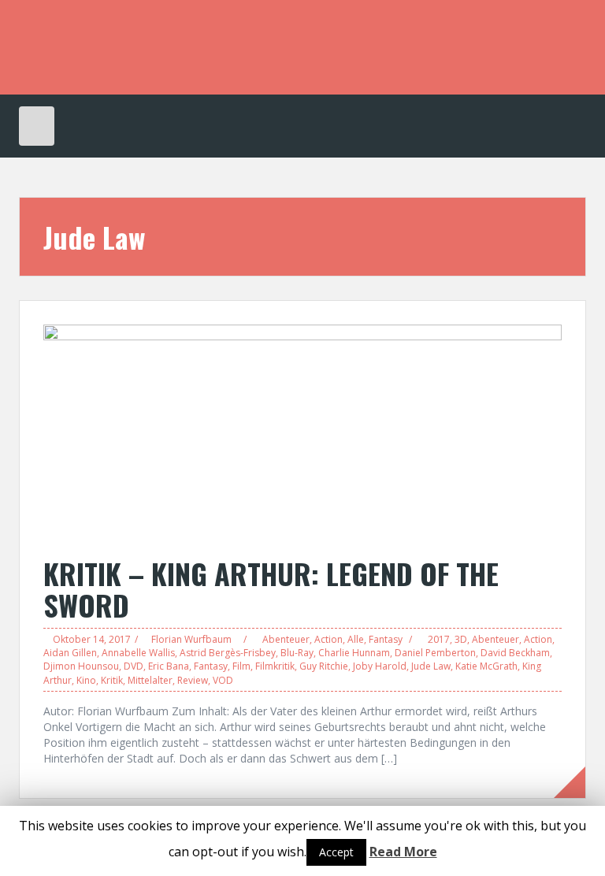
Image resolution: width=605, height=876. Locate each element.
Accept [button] (336, 851)
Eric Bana (168, 666)
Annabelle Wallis (138, 652)
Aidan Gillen (70, 652)
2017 (439, 639)
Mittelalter (150, 680)
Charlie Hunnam (354, 652)
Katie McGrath (486, 666)
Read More (403, 851)
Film (241, 666)
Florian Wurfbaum (191, 639)
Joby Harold (379, 666)
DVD (133, 666)
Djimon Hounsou (81, 666)
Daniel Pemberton (435, 652)
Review (192, 680)
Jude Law (431, 666)
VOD (223, 680)
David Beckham (515, 652)
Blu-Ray (297, 652)
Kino (86, 680)
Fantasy (386, 639)
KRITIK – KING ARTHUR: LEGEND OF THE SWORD (271, 588)
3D (461, 639)
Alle (355, 639)
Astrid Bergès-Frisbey (228, 652)
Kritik (112, 680)
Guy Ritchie (323, 666)
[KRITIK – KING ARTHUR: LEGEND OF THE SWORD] (302, 432)
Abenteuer (286, 639)
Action (328, 639)
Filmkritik (275, 666)
